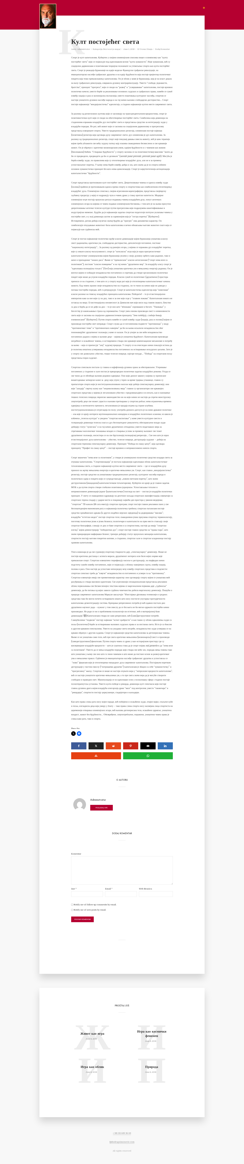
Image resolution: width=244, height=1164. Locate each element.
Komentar (76, 854)
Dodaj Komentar (162, 49)
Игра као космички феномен (151, 1034)
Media (128, 8)
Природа (151, 1067)
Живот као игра (92, 1034)
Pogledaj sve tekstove (102, 809)
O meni (103, 8)
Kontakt (152, 8)
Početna (91, 8)
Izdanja (139, 8)
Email (108, 889)
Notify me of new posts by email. (90, 910)
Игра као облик (92, 1067)
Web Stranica (145, 889)
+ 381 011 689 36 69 (122, 1133)
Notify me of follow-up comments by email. (95, 905)
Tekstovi (116, 8)
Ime (74, 889)
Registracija (168, 8)
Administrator (83, 49)
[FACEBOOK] (179, 8)
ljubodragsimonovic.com (122, 1142)
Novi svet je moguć (112, 49)
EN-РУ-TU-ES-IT (191, 8)
